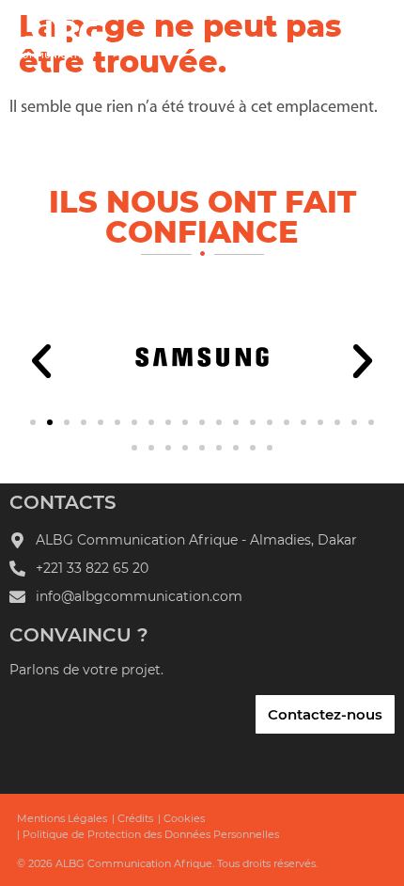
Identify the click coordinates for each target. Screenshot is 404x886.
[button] (41, 361)
